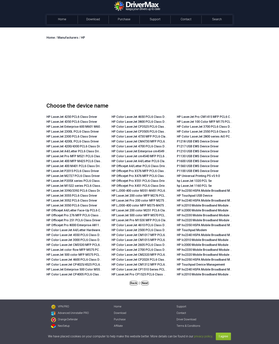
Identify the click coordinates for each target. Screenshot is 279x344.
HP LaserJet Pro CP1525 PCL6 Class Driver (142, 274)
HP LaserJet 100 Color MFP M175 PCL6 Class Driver (213, 122)
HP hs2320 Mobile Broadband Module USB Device (211, 220)
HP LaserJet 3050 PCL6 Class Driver (71, 205)
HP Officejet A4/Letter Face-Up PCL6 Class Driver (80, 210)
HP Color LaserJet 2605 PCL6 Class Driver (141, 245)
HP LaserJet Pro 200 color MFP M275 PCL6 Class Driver (151, 200)
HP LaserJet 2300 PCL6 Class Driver (71, 136)
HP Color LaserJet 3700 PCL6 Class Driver (206, 126)
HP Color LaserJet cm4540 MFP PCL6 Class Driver (147, 156)
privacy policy (203, 336)
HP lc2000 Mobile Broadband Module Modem (208, 245)
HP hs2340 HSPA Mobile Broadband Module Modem (213, 235)
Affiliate (118, 325)
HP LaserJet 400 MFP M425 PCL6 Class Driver (78, 161)
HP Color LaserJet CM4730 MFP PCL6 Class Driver (147, 141)
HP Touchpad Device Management (201, 264)
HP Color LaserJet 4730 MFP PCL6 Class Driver (145, 136)
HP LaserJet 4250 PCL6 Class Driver (71, 117)
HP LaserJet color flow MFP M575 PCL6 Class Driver (83, 250)
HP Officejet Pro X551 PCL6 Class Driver (140, 181)
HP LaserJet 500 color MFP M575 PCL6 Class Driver (82, 254)
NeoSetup (64, 325)
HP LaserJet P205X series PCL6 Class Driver (77, 181)
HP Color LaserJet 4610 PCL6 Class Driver (141, 225)
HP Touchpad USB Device (194, 195)
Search (217, 19)
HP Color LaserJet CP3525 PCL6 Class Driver (143, 126)
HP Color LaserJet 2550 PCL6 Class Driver (206, 131)
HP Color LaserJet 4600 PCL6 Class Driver (76, 259)
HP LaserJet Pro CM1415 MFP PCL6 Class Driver (211, 117)
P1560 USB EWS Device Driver (198, 166)
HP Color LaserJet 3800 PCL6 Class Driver (141, 122)
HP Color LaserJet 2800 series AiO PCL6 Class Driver (214, 136)
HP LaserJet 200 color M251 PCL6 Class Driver (144, 210)
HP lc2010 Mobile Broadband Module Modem (208, 240)
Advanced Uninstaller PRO (73, 313)
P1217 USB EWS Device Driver (198, 146)
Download (93, 19)
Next (145, 283)
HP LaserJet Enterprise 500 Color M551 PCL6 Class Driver (87, 269)
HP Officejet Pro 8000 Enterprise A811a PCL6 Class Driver (86, 225)
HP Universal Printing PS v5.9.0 (198, 176)
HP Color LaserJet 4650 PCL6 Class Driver (141, 117)
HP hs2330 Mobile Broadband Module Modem (209, 250)
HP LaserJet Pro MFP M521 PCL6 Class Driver (78, 156)
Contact (186, 19)
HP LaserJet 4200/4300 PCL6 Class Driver (75, 146)
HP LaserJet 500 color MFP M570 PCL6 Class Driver (148, 215)
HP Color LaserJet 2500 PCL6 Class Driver (141, 230)
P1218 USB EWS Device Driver (198, 141)
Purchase (124, 19)
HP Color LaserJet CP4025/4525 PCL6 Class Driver (82, 264)
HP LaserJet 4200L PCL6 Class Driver (72, 141)
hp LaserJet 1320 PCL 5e (194, 181)
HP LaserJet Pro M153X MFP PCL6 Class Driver (145, 220)
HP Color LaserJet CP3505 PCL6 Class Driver (143, 131)
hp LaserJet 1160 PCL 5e (194, 186)
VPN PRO (63, 306)
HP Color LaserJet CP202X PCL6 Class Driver (143, 259)
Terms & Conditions (188, 325)
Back (133, 283)
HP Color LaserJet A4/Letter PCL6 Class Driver (144, 161)
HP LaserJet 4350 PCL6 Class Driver (71, 122)
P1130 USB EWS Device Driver (198, 156)
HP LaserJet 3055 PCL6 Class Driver (71, 195)
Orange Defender (68, 319)
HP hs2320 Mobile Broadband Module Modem (209, 254)
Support (155, 19)
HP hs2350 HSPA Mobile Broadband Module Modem (213, 225)
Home (62, 19)
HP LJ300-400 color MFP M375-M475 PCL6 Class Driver (151, 205)
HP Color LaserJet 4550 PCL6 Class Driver (76, 235)
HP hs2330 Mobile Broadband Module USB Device (211, 215)
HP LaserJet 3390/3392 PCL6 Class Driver (75, 190)
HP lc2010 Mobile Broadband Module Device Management (217, 274)
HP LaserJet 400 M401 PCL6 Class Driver (75, 166)
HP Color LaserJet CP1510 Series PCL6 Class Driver (148, 269)
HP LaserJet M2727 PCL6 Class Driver (73, 176)
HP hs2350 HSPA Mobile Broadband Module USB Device (216, 190)
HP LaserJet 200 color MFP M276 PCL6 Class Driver (148, 195)
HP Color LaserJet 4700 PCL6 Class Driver (141, 146)
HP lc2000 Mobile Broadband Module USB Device (211, 210)
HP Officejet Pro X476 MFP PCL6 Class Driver (143, 176)
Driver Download (186, 319)
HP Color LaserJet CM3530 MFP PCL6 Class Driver (81, 245)
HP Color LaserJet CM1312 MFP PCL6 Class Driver (147, 264)
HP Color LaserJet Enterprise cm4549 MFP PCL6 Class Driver (154, 151)
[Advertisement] (139, 72)
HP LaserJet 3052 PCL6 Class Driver (71, 200)
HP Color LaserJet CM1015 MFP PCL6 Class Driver (147, 240)
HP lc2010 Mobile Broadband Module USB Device (211, 205)
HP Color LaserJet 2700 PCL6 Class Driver (141, 250)
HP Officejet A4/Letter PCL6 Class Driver (140, 166)
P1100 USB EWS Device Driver (198, 171)
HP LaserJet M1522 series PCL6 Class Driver (77, 186)
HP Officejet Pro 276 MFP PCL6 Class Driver (77, 215)
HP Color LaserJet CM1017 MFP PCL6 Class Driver (147, 235)
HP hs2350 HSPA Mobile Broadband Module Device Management (222, 259)
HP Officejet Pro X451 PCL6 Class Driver (140, 186)
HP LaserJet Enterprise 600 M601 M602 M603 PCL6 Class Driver (91, 126)
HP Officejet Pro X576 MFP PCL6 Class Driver (143, 171)
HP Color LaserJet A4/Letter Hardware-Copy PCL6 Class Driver (90, 230)
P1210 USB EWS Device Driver (198, 151)
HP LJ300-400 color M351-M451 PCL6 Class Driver (147, 190)
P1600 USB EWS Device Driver (198, 161)
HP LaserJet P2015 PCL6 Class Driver (72, 171)
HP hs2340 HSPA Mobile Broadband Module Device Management (222, 269)
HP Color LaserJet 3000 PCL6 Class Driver (76, 240)
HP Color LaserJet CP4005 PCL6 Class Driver (78, 274)
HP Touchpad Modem (192, 230)
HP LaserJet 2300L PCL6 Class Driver (72, 131)
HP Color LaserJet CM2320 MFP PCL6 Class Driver (147, 254)
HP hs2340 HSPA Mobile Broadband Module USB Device (216, 200)
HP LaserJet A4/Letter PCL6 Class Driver (74, 151)
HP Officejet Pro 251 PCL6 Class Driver (73, 220)
